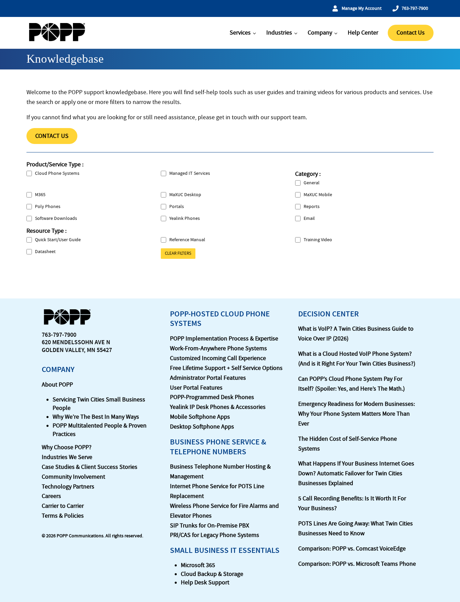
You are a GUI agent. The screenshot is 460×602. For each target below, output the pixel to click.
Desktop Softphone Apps (202, 427)
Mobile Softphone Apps (200, 417)
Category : (308, 174)
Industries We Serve (67, 457)
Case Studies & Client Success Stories (89, 467)
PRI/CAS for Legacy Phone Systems (214, 535)
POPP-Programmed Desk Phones (212, 397)
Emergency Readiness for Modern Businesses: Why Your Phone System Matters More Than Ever (356, 414)
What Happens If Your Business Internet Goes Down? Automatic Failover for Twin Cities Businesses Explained (356, 473)
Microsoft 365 (198, 565)
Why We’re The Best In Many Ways (96, 417)
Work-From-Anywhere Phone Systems (218, 348)
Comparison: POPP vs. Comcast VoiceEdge (352, 549)
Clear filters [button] (178, 253)
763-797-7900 (59, 335)
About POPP (57, 385)
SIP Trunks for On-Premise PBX (209, 526)
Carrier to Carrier (63, 506)
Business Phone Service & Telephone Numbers (218, 447)
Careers (51, 496)
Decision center (328, 314)
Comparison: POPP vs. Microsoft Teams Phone (357, 564)
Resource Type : (46, 231)
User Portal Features (196, 388)
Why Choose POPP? (67, 447)
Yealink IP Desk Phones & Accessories (218, 407)
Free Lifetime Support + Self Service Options (226, 368)
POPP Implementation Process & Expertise (224, 338)
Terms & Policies (63, 516)
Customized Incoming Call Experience (218, 358)
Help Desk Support (205, 582)
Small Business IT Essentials (225, 550)
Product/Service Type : (54, 164)
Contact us (52, 136)
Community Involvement (73, 477)
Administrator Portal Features (208, 378)
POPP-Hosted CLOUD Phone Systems (220, 319)
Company (58, 369)
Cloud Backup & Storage (212, 574)
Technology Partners (68, 487)
